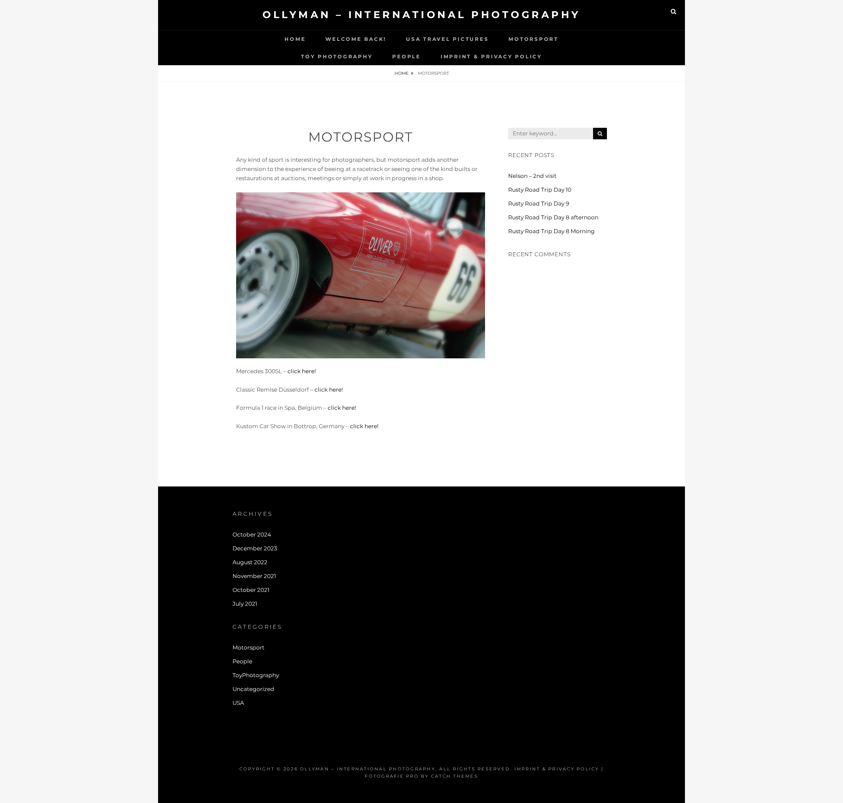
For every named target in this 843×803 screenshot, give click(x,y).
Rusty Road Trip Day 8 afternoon (553, 217)
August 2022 (249, 562)
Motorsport (248, 647)
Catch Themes (454, 776)
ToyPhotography (255, 675)
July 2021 (244, 603)
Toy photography (336, 56)
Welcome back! (355, 39)
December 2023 (254, 548)
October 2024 (251, 534)
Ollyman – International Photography (421, 15)
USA (238, 703)
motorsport (533, 39)
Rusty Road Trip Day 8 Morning (551, 231)
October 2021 (250, 590)
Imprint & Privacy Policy (491, 56)
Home (295, 39)
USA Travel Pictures (447, 39)
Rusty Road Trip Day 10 (539, 189)
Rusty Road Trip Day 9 (538, 203)
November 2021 (254, 576)
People (406, 56)
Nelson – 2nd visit (532, 176)
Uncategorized (253, 689)
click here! (301, 371)
